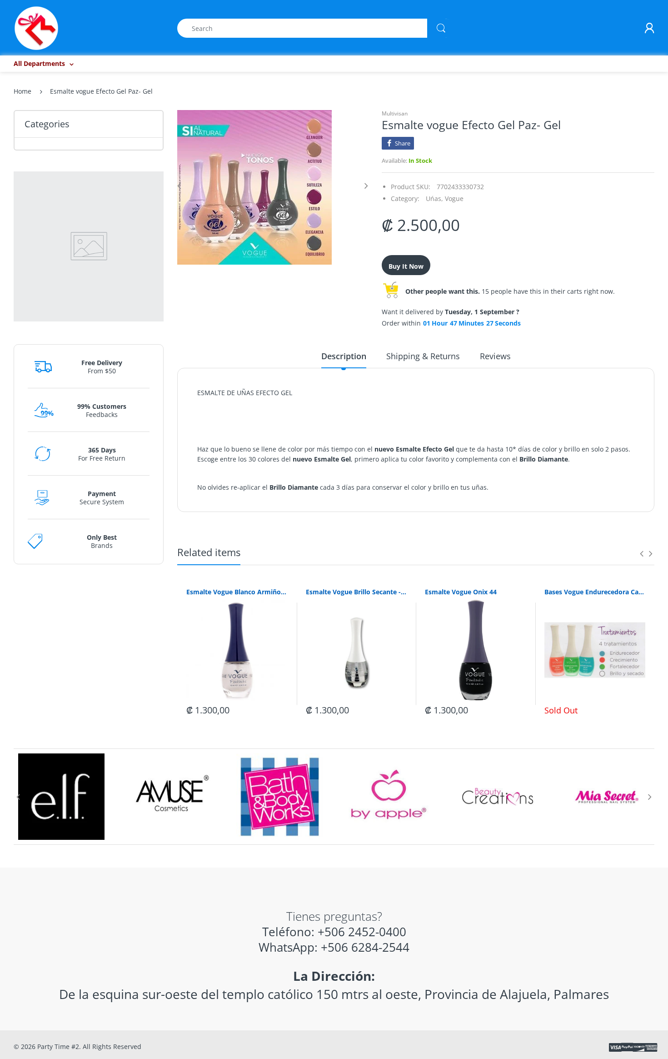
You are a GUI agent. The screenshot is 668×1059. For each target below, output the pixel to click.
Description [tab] (343, 356)
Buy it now (406, 266)
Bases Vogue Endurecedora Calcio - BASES (595, 591)
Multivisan (395, 113)
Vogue (454, 198)
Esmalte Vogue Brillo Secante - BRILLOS (356, 591)
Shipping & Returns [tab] (423, 356)
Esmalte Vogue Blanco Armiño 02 (237, 591)
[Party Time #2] (36, 27)
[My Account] (649, 28)
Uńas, (434, 198)
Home (22, 91)
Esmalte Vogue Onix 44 (461, 591)
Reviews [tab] (495, 356)
